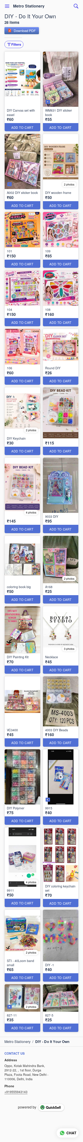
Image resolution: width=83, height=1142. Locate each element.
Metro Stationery (28, 6)
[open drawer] (7, 6)
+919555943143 (15, 1091)
